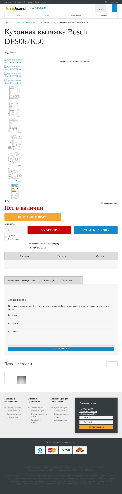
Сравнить (12, 235)
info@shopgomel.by (88, 414)
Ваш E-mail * (14, 323)
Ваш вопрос (13, 332)
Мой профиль (111, 2)
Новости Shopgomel (61, 414)
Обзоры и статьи (60, 411)
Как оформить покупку (36, 421)
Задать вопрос (61, 349)
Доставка (28, 2)
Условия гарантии (14, 407)
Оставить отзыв (111, 203)
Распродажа (40, 2)
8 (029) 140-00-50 (38, 248)
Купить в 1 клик (96, 230)
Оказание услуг (13, 417)
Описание (67, 280)
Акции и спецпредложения (60, 418)
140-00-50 (40, 8)
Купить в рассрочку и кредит (39, 415)
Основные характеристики (22, 280)
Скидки (7, 2)
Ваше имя (12, 315)
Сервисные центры (14, 414)
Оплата (17, 2)
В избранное (13, 239)
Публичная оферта (61, 407)
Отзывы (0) (48, 280)
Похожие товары (33, 216)
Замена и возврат (13, 411)
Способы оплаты (37, 407)
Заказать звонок (96, 427)
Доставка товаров (37, 411)
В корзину (49, 230)
